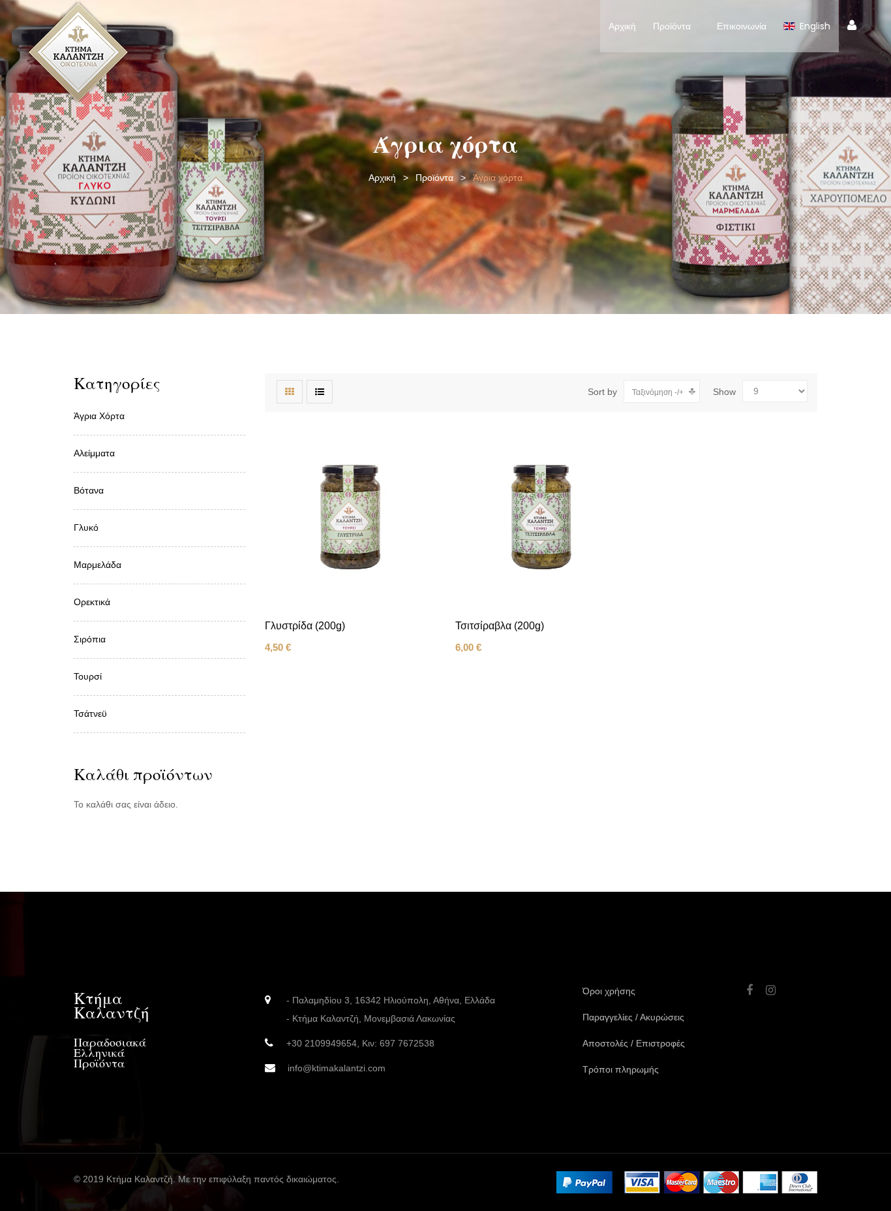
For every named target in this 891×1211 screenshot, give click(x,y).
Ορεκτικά (92, 602)
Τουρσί (88, 676)
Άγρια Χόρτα (99, 416)
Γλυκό (86, 527)
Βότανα (89, 490)
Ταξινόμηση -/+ (658, 392)
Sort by (602, 391)
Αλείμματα (94, 453)
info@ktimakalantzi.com (336, 1068)
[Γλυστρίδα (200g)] (350, 517)
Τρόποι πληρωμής (620, 1069)
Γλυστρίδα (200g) (305, 625)
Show (724, 391)
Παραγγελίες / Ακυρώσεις (633, 1017)
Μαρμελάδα (97, 564)
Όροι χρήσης (608, 991)
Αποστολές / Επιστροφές (633, 1043)
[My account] (851, 25)
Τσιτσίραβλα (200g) (499, 625)
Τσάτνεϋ (90, 713)
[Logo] (78, 51)
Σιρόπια (90, 639)
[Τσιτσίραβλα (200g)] (540, 517)
